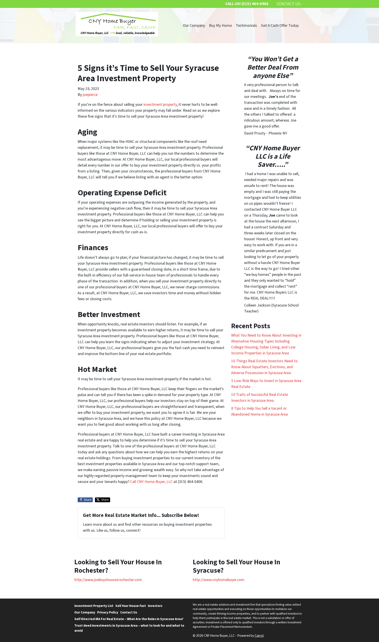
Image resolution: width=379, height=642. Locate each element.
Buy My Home (220, 25)
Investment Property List (93, 605)
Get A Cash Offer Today (280, 25)
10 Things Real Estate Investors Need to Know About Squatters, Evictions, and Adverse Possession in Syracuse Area (264, 367)
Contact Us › (289, 4)
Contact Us (128, 612)
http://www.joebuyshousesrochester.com (108, 580)
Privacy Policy (107, 612)
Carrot (259, 635)
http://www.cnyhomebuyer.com (218, 580)
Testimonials (246, 25)
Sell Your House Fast (130, 605)
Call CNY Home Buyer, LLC (151, 481)
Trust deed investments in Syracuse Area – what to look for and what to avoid (129, 628)
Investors (155, 605)
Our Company (194, 25)
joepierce (90, 94)
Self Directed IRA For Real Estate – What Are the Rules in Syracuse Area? (128, 619)
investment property (160, 104)
